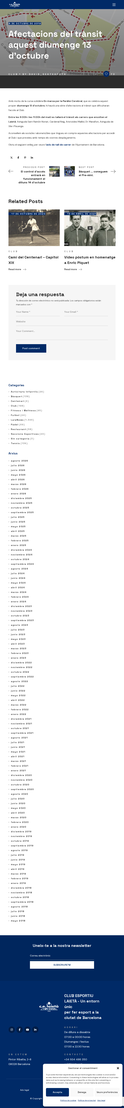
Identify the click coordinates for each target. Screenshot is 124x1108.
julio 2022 (18, 686)
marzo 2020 (18, 817)
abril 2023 (18, 643)
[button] (117, 1068)
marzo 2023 (18, 648)
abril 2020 (18, 812)
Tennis (19, 443)
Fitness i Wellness (26, 410)
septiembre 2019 (22, 845)
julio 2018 (17, 911)
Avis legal (101, 1100)
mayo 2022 (18, 695)
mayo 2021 (18, 751)
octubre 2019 (20, 841)
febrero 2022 (20, 709)
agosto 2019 (19, 850)
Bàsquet (20, 396)
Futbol (18, 415)
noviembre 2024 (22, 554)
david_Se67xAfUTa (48, 74)
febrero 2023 (20, 653)
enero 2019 (18, 883)
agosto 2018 (19, 906)
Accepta (57, 1092)
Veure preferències (107, 1092)
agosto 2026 (19, 460)
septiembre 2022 (22, 676)
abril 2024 (18, 587)
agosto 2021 (19, 737)
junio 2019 (18, 859)
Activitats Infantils (27, 391)
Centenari (20, 401)
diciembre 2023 (21, 606)
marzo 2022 (18, 704)
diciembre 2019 (21, 831)
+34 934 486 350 (75, 1059)
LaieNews (22, 419)
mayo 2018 (18, 920)
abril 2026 (18, 479)
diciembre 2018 (21, 887)
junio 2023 (18, 634)
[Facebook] (19, 1029)
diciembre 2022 (21, 662)
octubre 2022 (20, 672)
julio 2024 (18, 573)
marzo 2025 (18, 535)
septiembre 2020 (22, 789)
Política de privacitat (87, 1100)
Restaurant (22, 429)
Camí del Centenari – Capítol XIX (33, 260)
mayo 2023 (18, 639)
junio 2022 (18, 690)
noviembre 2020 (22, 780)
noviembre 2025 (22, 503)
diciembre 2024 (21, 550)
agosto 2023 (19, 625)
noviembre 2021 (21, 723)
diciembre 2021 (21, 719)
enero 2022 (18, 714)
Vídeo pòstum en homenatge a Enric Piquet (90, 260)
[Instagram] (11, 1029)
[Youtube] (27, 1029)
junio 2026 (18, 470)
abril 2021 (17, 756)
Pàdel (18, 424)
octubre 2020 (20, 784)
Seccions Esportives (28, 434)
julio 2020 (18, 798)
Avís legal (24, 1090)
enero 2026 (18, 493)
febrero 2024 (20, 596)
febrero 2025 (20, 540)
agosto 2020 (19, 794)
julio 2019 (17, 855)
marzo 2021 (18, 761)
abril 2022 (18, 700)
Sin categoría (22, 438)
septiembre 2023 (22, 620)
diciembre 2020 (21, 775)
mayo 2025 (18, 526)
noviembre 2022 (22, 667)
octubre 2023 (20, 615)
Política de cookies (68, 1100)
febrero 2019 (19, 878)
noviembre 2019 (21, 836)
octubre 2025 (20, 507)
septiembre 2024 (22, 564)
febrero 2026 (20, 489)
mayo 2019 (18, 864)
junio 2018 (18, 916)
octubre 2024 (20, 559)
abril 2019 (17, 869)
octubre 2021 (20, 728)
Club (13, 74)
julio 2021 (17, 742)
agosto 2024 (19, 568)
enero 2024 (18, 601)
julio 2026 (18, 465)
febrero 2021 (19, 765)
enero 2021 (18, 770)
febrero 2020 (20, 822)
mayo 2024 (18, 582)
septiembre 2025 (22, 512)
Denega (82, 1092)
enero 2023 (18, 658)
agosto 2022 (19, 681)
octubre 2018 (20, 897)
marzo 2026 (18, 484)
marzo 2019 (18, 873)
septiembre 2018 (22, 902)
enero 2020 (18, 826)
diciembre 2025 (21, 498)
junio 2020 (18, 803)
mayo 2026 (18, 474)
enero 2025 (18, 545)
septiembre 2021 (22, 733)
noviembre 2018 (21, 892)
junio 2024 (18, 578)
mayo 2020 (18, 808)
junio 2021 (18, 747)
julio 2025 (18, 517)
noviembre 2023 (22, 611)
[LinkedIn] (35, 1029)
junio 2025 (18, 521)
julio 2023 (18, 629)
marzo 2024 (19, 592)
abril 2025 (18, 531)
